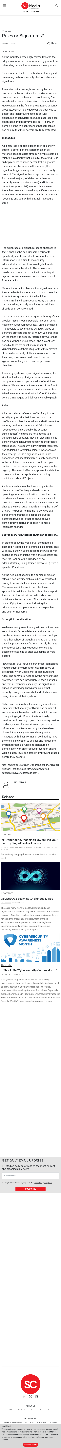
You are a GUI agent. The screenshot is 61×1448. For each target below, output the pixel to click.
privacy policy (35, 1437)
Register (35, 12)
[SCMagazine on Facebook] (24, 1396)
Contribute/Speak (17, 1422)
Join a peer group (41, 1422)
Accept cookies (30, 1444)
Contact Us (34, 1410)
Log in (25, 12)
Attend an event (29, 1422)
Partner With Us (53, 1422)
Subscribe (30, 1189)
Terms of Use (38, 1183)
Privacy (49, 1410)
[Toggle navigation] (5, 5)
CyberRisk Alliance (23, 1410)
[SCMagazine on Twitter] (30, 1396)
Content (7, 31)
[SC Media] (30, 6)
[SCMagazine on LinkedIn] (37, 1396)
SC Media (12, 1410)
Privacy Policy (48, 1183)
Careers (42, 1410)
